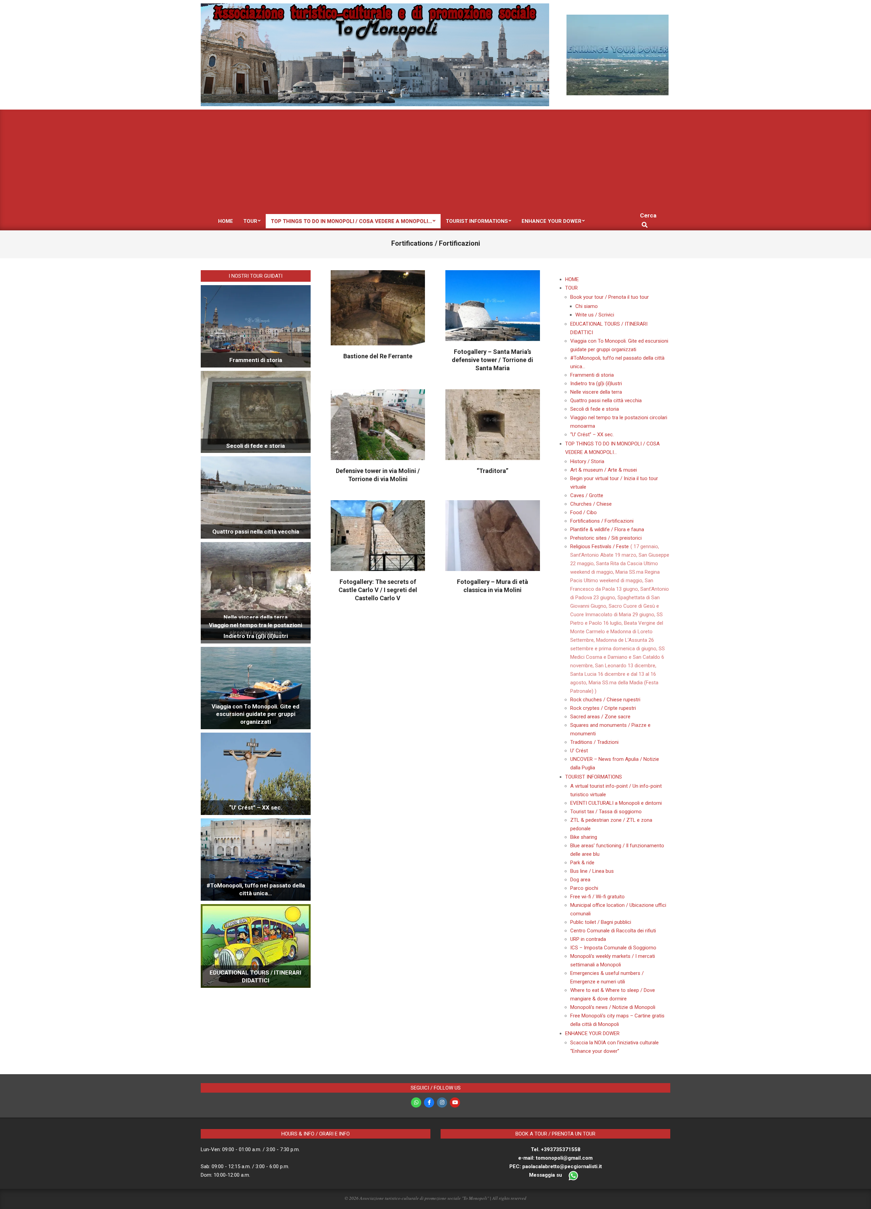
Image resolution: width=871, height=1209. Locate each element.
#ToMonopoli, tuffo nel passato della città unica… (256, 889)
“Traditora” (492, 470)
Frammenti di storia (255, 360)
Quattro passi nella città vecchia (255, 531)
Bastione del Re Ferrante (377, 356)
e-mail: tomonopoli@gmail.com (555, 1158)
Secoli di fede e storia (255, 445)
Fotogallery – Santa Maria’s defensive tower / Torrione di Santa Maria (492, 360)
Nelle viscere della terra (255, 617)
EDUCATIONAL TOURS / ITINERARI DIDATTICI (255, 976)
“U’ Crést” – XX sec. (255, 807)
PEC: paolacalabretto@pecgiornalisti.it (555, 1166)
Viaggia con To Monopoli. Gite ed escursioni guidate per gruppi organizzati (255, 714)
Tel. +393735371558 (555, 1149)
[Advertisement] (435, 160)
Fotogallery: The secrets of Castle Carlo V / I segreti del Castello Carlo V (378, 590)
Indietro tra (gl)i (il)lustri (256, 636)
